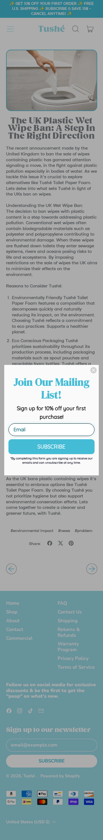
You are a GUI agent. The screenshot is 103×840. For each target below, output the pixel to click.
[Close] (93, 370)
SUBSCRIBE (51, 446)
